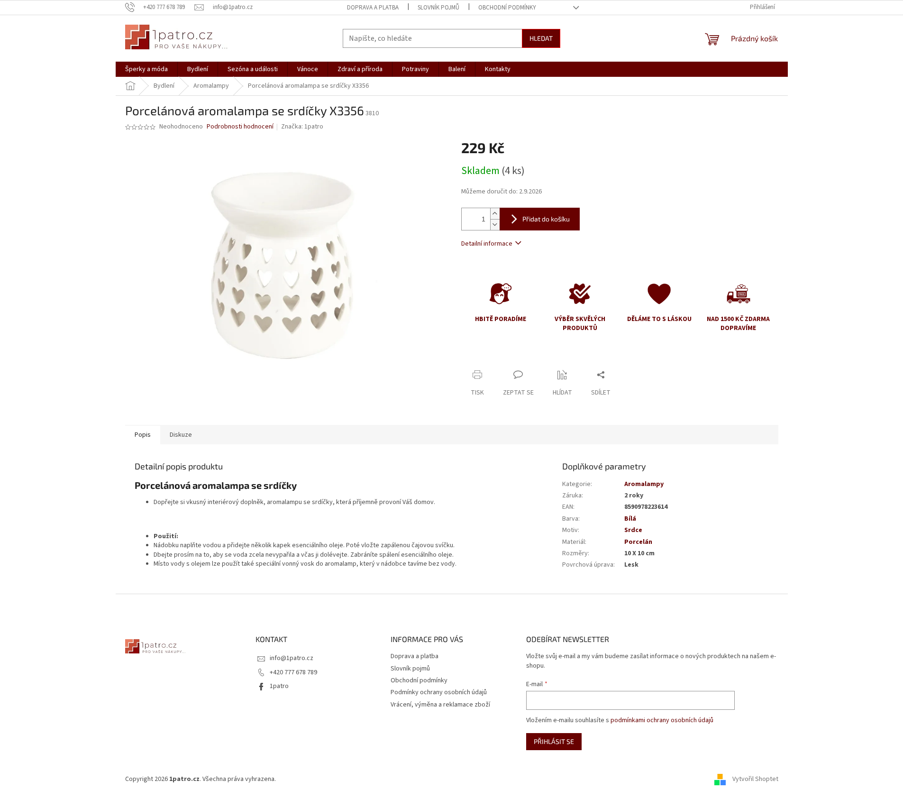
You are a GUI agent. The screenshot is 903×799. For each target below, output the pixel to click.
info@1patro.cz (291, 658)
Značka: (302, 126)
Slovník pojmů (438, 7)
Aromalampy (644, 484)
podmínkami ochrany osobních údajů (662, 720)
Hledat (541, 38)
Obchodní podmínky (507, 7)
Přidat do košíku (546, 219)
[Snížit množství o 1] (495, 224)
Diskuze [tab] (181, 435)
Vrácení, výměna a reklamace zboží (440, 704)
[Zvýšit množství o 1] (495, 213)
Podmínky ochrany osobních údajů (439, 692)
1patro (279, 686)
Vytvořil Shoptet (755, 779)
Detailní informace (486, 243)
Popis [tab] (143, 435)
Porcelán (638, 542)
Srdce (633, 530)
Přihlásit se (554, 741)
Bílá (630, 518)
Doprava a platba (373, 7)
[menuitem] (146, 69)
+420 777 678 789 (293, 672)
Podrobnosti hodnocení (240, 126)
